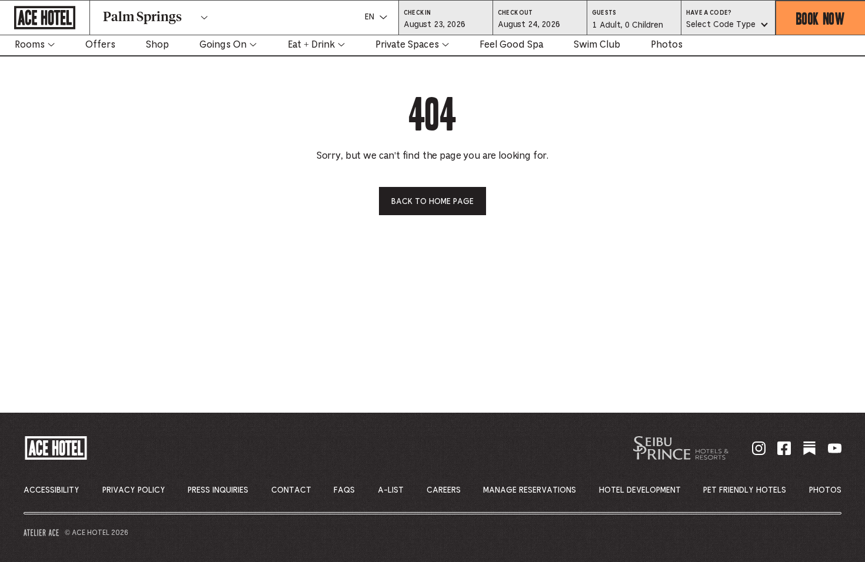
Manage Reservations (529, 490)
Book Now (820, 18)
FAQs (344, 490)
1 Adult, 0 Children (627, 28)
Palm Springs (142, 17)
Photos (667, 44)
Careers (444, 490)
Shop (157, 44)
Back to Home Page (432, 202)
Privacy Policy (133, 490)
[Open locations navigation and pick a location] (204, 18)
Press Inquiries (218, 490)
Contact (291, 490)
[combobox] (728, 25)
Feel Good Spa (511, 44)
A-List (391, 490)
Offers (100, 44)
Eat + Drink (311, 44)
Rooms (30, 44)
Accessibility (51, 490)
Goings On (223, 44)
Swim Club (597, 44)
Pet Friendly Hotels (744, 490)
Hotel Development (640, 490)
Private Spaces (407, 44)
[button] (446, 24)
